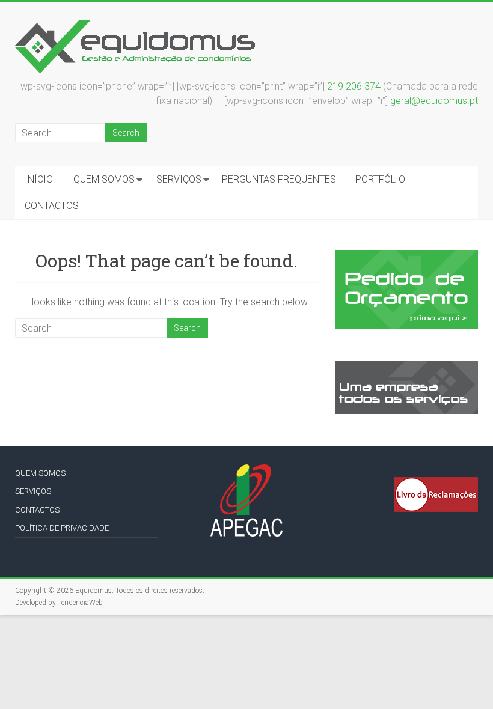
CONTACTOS (52, 205)
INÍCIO (39, 179)
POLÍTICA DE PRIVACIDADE (62, 527)
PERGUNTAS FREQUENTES (279, 179)
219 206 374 (354, 86)
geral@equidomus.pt (434, 100)
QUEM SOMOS (104, 179)
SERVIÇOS (178, 179)
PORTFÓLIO (380, 179)
